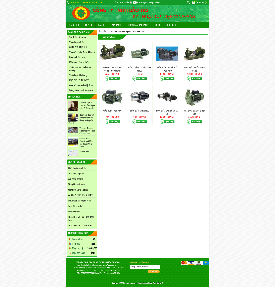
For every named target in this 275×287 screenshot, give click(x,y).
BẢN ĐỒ (101, 25)
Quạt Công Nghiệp (76, 206)
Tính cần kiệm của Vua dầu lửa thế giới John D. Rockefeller (87, 105)
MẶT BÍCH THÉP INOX (79, 80)
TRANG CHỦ (74, 25)
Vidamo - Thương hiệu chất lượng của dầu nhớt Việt (87, 131)
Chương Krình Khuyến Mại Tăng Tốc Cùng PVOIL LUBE (86, 142)
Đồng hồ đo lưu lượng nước (81, 90)
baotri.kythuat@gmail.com (149, 2)
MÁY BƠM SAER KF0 (112, 110)
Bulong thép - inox (77, 57)
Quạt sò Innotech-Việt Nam (81, 85)
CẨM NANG (116, 25)
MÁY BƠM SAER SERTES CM (194, 112)
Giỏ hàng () (202, 2)
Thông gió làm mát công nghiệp (80, 69)
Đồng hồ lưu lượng (76, 184)
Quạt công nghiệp (76, 173)
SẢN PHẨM (107, 31)
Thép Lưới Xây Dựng (78, 75)
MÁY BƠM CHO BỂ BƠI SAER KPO (167, 69)
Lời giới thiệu (84, 151)
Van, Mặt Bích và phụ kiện (79, 200)
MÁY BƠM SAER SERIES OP (167, 112)
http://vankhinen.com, (111, 265)
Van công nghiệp (76, 42)
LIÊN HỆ (88, 25)
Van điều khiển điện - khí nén (82, 52)
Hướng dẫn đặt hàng (137, 25)
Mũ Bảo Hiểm (74, 211)
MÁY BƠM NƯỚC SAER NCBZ (194, 69)
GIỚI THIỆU (171, 25)
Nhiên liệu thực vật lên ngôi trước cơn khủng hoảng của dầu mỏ (81, 119)
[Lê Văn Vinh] (131, 2)
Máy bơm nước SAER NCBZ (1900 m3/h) (112, 69)
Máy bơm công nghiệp (79, 62)
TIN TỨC (157, 25)
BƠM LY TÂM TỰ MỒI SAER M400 (140, 69)
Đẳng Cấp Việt (158, 283)
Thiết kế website (144, 283)
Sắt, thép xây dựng (77, 37)
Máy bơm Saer (138, 31)
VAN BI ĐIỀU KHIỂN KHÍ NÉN (80, 195)
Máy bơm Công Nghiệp (78, 189)
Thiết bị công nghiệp (77, 168)
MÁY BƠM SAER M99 (139, 110)
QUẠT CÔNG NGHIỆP (78, 47)
